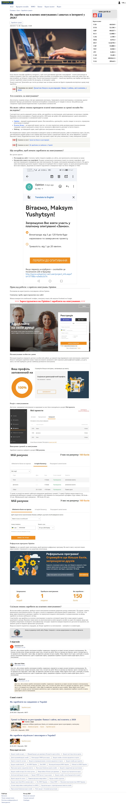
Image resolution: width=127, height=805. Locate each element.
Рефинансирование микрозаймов (37, 778)
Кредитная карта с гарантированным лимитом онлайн (56, 785)
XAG (95, 61)
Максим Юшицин (17, 636)
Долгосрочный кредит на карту (20, 775)
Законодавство (5, 802)
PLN (95, 34)
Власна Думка (19, 125)
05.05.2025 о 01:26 (24, 681)
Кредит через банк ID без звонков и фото (22, 782)
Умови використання (7, 798)
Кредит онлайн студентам (57, 778)
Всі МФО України (32, 764)
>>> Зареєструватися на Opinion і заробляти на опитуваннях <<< (50, 301)
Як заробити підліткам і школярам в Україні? (33, 735)
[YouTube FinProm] (95, 15)
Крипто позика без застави (18, 761)
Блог (12, 7)
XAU (95, 58)
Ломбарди (26, 800)
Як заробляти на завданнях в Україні (41, 145)
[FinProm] (7, 2)
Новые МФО (53, 782)
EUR (95, 27)
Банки (40, 7)
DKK (95, 40)
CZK (95, 37)
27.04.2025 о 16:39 (20, 647)
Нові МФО (43, 764)
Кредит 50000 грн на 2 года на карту (42, 775)
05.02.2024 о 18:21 (20, 665)
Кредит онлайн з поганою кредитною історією (66, 757)
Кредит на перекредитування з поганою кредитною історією (46, 761)
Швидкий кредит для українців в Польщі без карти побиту (43, 754)
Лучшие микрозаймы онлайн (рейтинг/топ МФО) (24, 785)
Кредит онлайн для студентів (74, 761)
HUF (95, 43)
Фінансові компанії (29, 796)
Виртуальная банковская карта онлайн (21, 789)
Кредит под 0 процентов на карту (71, 771)
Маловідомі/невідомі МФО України (59, 764)
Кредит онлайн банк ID (17, 764)
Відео (59, 7)
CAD (95, 55)
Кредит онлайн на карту (18, 754)
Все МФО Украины (42, 782)
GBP (95, 30)
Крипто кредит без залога (18, 778)
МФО (33, 7)
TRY (95, 49)
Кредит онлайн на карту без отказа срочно (23, 771)
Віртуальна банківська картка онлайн (46, 768)
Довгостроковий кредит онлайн (20, 757)
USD (95, 24)
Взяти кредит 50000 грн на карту (41, 757)
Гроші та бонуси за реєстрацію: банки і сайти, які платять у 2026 (43, 719)
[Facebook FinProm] (100, 15)
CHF (95, 46)
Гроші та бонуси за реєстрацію (39, 140)
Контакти (4, 796)
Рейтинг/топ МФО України (79, 764)
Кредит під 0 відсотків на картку (72, 754)
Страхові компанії (28, 798)
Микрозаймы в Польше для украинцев (48, 771)
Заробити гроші (16, 22)
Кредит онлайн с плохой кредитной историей (68, 775)
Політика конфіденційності (9, 800)
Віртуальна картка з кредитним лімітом (22, 768)
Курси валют (49, 7)
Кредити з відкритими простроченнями (71, 768)
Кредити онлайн (22, 7)
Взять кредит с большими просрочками (46, 789)
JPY (94, 52)
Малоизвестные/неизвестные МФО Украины (72, 782)
